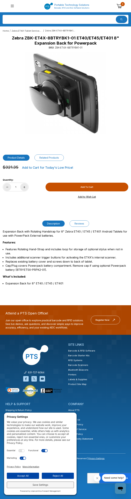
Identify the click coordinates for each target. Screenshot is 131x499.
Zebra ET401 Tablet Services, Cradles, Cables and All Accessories (27, 31)
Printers (72, 374)
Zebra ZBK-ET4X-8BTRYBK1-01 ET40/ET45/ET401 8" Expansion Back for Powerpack (60, 30)
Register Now (103, 320)
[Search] (121, 19)
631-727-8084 (35, 372)
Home (6, 31)
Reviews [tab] (79, 223)
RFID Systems (75, 360)
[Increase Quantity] (24, 187)
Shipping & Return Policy (18, 410)
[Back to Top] (121, 467)
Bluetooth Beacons (78, 369)
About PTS (73, 410)
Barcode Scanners (78, 365)
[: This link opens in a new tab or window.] (30, 390)
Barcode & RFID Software (81, 350)
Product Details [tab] (16, 157)
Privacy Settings (96, 458)
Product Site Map (77, 384)
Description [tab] (53, 223)
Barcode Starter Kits (79, 355)
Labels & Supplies (77, 379)
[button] (12, 390)
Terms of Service (77, 429)
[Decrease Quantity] (7, 187)
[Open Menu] (12, 6)
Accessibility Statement (80, 438)
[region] (65, 142)
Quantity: (8, 179)
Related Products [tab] (49, 157)
